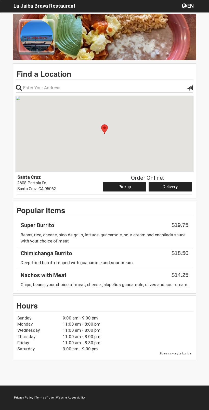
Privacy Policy (23, 397)
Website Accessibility (70, 397)
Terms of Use (44, 397)
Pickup (125, 186)
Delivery (170, 186)
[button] (188, 5)
